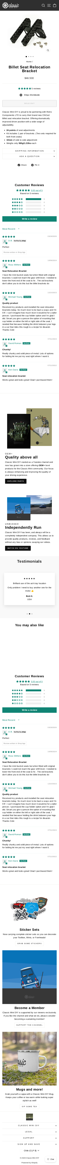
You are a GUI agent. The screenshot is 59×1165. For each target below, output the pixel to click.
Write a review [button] (29, 219)
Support (28, 1138)
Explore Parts (16, 481)
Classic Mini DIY (29, 1125)
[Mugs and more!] (29, 1059)
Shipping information (29, 151)
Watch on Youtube (18, 548)
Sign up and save (29, 1144)
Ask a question (29, 156)
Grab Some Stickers (29, 943)
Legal (29, 1132)
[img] (8, 236)
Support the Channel (29, 1025)
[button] (25, 88)
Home (29, 61)
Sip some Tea (29, 1106)
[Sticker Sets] (29, 908)
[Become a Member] (29, 977)
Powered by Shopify (29, 1163)
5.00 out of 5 (37, 190)
